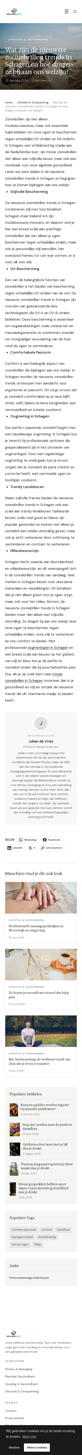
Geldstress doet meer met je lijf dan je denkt (45, 1147)
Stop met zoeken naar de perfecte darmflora (47, 1127)
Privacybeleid (14, 1418)
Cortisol (47, 1229)
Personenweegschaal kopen (29, 1278)
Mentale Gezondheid (20, 1376)
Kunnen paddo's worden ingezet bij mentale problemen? (45, 1107)
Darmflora (63, 1229)
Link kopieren (54, 847)
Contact (11, 1411)
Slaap (37, 1244)
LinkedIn (17, 847)
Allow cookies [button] (37, 1447)
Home (9, 102)
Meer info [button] (29, 1436)
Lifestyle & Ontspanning (33, 102)
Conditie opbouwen (24, 1229)
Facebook (54, 839)
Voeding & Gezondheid (21, 1384)
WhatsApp (30, 839)
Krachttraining (47, 1237)
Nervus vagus (20, 1244)
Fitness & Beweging (18, 1369)
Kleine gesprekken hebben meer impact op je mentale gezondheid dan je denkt (44, 1188)
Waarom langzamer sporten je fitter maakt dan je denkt (47, 1166)
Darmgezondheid (22, 1237)
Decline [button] (14, 1447)
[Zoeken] (75, 11)
